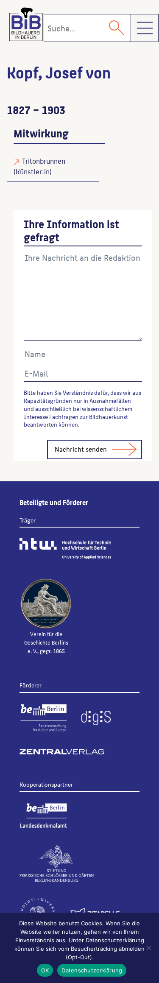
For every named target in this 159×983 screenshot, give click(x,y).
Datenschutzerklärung (91, 970)
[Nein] (148, 948)
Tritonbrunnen (43, 160)
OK (45, 970)
